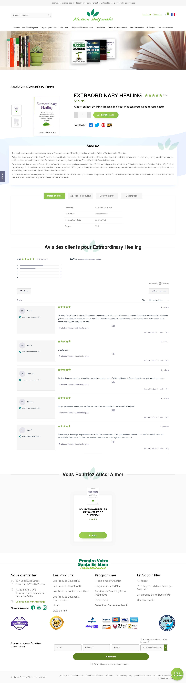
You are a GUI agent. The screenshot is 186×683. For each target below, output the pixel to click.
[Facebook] (91, 125)
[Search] (49, 15)
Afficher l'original (82, 328)
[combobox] (153, 648)
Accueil (15, 86)
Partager (80, 125)
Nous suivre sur (20, 608)
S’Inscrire (111, 657)
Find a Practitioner (177, 674)
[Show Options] (165, 648)
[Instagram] (45, 608)
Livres (23, 86)
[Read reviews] (156, 95)
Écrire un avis (161, 291)
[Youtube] (39, 608)
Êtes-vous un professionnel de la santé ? (154, 641)
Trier (144, 300)
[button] (39, 265)
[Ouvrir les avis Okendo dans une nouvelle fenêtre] (159, 283)
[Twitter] (97, 125)
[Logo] (93, 15)
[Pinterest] (103, 125)
